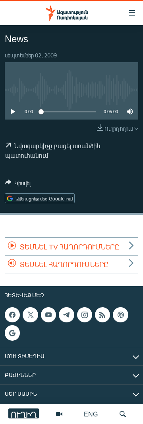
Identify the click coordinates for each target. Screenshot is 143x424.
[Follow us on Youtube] (48, 314)
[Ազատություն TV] (59, 414)
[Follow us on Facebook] (12, 314)
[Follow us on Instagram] (84, 314)
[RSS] (102, 314)
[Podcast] (120, 314)
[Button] (18, 184)
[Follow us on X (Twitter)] (30, 314)
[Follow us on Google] (12, 333)
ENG (91, 414)
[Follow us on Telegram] (66, 314)
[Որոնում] (123, 414)
